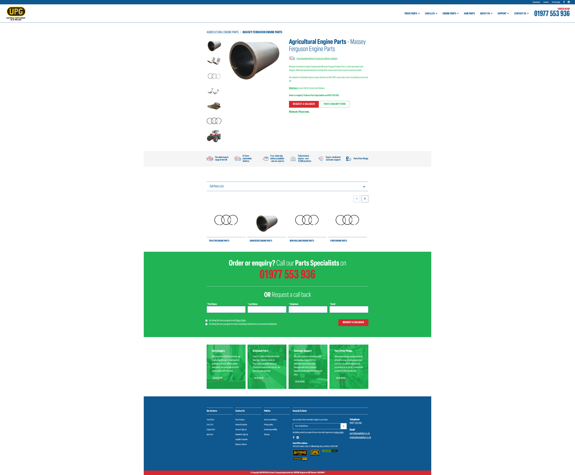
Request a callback (304, 104)
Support (502, 13)
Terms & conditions (270, 420)
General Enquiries (241, 425)
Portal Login (556, 2)
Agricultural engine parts (223, 32)
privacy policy (339, 432)
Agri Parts (469, 13)
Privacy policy (268, 425)
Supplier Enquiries (241, 439)
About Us (485, 13)
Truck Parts (410, 13)
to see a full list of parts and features (307, 88)
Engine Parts (449, 13)
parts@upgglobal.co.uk (360, 433)
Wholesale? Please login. (299, 112)
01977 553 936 (552, 14)
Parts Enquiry (240, 420)
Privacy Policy (240, 320)
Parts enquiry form (334, 104)
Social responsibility (270, 430)
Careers (546, 2)
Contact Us (520, 13)
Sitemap (267, 435)
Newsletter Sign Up (241, 435)
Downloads (536, 2)
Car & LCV (430, 13)
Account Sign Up (241, 430)
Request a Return (241, 444)
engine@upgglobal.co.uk (360, 437)
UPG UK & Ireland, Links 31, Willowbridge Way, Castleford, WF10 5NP (315, 446)
